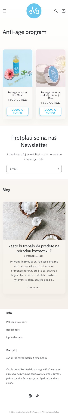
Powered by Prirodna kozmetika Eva (46, 412)
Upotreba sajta (14, 337)
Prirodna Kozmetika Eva (24, 412)
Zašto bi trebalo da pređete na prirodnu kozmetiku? (34, 248)
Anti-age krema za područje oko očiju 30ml (50, 95)
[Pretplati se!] (58, 169)
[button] (4, 11)
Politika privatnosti (16, 321)
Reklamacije (13, 329)
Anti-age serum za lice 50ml (17, 94)
